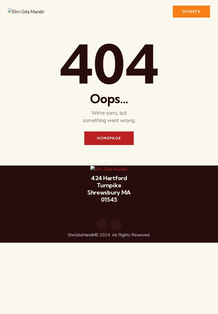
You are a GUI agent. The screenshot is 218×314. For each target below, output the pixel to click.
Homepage (109, 138)
